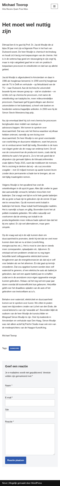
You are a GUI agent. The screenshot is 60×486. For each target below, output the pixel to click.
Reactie (9, 421)
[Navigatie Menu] (54, 6)
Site (7, 409)
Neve (4, 483)
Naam (8, 385)
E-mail (9, 397)
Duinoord (14, 348)
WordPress (36, 483)
